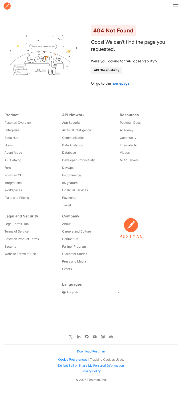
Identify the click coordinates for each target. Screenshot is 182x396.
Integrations (13, 183)
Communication (73, 138)
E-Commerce (71, 175)
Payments (69, 198)
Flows (8, 145)
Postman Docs (130, 123)
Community (128, 138)
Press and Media (74, 261)
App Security (71, 123)
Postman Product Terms (21, 239)
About (66, 224)
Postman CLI (13, 175)
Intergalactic (129, 145)
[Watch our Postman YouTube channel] (95, 337)
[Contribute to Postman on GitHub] (87, 337)
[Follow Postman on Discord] (111, 337)
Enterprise (11, 130)
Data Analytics (72, 145)
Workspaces (13, 190)
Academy (126, 130)
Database (69, 153)
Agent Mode (13, 153)
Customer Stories (74, 254)
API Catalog (12, 160)
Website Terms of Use (20, 254)
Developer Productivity (78, 160)
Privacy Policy (91, 371)
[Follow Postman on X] (71, 337)
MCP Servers (129, 160)
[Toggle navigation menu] (175, 6)
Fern (7, 168)
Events (67, 269)
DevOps (67, 168)
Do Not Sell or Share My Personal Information (91, 365)
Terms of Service (16, 231)
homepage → (123, 83)
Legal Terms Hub (16, 224)
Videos (125, 153)
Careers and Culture (76, 231)
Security (10, 247)
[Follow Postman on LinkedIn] (79, 337)
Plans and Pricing (16, 198)
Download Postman (91, 351)
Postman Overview (18, 123)
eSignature (70, 183)
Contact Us (70, 239)
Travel (66, 205)
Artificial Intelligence (76, 130)
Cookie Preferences (72, 359)
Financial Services (75, 190)
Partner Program (74, 247)
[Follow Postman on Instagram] (103, 337)
